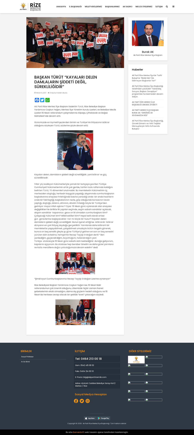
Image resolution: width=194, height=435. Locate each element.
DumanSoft (78, 432)
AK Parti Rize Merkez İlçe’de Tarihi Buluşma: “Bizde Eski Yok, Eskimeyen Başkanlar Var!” (147, 78)
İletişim (159, 6)
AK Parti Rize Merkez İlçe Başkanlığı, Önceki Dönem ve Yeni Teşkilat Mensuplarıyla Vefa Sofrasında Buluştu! (147, 124)
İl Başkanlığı (75, 6)
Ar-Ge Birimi (25, 362)
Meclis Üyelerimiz (144, 6)
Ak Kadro (127, 6)
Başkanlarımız (112, 6)
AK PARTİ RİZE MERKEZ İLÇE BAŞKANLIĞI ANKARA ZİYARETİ (144, 103)
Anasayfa (61, 6)
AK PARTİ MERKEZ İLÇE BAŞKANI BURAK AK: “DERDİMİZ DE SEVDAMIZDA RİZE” (145, 113)
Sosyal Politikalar (27, 357)
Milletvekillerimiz (93, 6)
